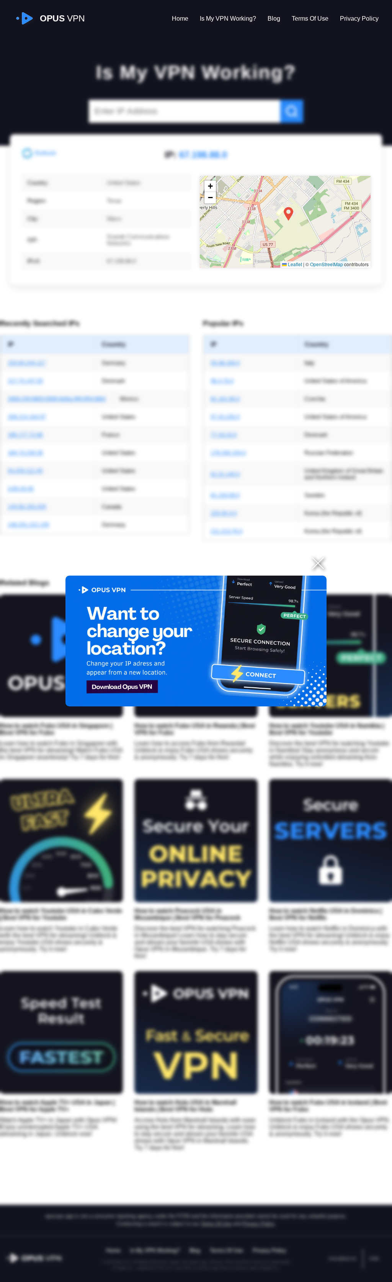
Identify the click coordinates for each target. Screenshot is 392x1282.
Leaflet (294, 264)
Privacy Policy (359, 18)
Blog (274, 18)
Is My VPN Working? (228, 18)
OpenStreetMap (326, 264)
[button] (288, 214)
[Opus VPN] (196, 641)
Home (180, 18)
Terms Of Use (310, 18)
